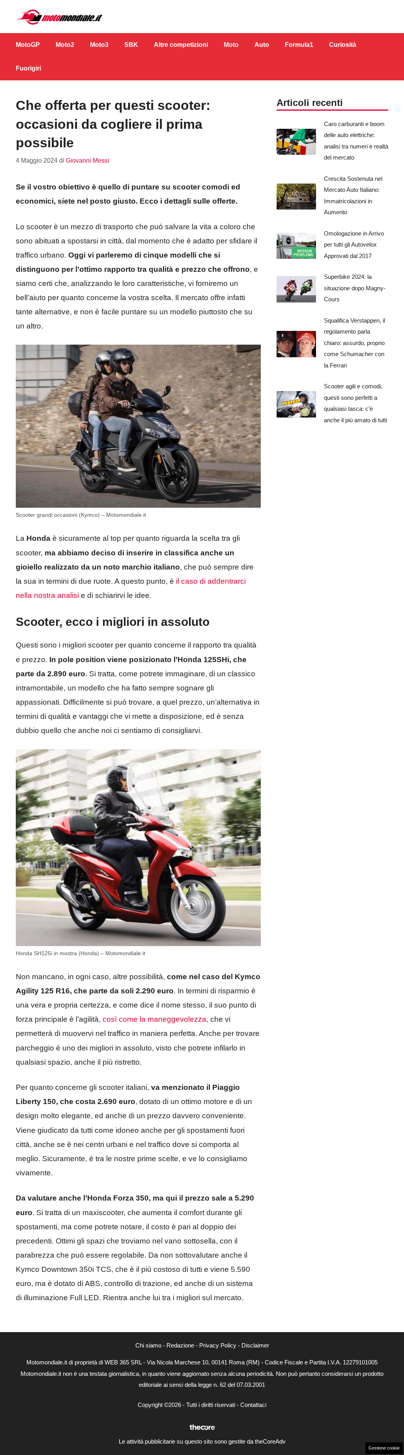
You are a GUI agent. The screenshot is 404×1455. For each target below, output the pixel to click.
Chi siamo (148, 1345)
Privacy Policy (217, 1345)
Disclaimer (255, 1345)
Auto (261, 44)
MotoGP (28, 44)
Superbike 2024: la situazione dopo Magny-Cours (354, 288)
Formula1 (299, 44)
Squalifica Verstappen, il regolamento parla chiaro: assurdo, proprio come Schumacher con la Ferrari (354, 343)
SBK (131, 44)
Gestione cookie (384, 1448)
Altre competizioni (181, 44)
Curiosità (342, 44)
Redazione (180, 1345)
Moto (231, 44)
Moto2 (65, 44)
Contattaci (253, 1404)
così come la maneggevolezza (154, 1019)
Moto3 (99, 44)
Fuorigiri (28, 68)
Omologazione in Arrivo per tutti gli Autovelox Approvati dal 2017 (354, 244)
